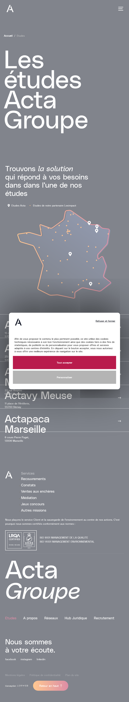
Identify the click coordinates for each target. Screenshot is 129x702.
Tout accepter (64, 362)
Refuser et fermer (105, 320)
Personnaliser (64, 377)
